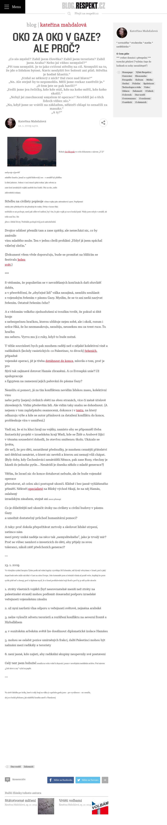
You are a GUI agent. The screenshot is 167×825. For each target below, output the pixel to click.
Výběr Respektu (143, 72)
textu (79, 410)
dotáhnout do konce (59, 361)
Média (149, 80)
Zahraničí (28, 766)
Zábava (125, 91)
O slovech (127, 94)
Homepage (127, 72)
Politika (136, 83)
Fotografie (127, 80)
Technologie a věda (131, 87)
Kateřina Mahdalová (63, 25)
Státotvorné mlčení (20, 800)
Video (147, 87)
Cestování (127, 76)
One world (16, 766)
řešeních (91, 351)
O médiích (127, 102)
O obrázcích (140, 102)
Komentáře (15, 779)
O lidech (149, 91)
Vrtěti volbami (70, 800)
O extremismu (129, 98)
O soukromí (144, 98)
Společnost (149, 83)
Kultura (139, 80)
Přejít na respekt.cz (87, 13)
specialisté (35, 489)
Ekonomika (140, 76)
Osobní (125, 83)
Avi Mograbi (70, 152)
